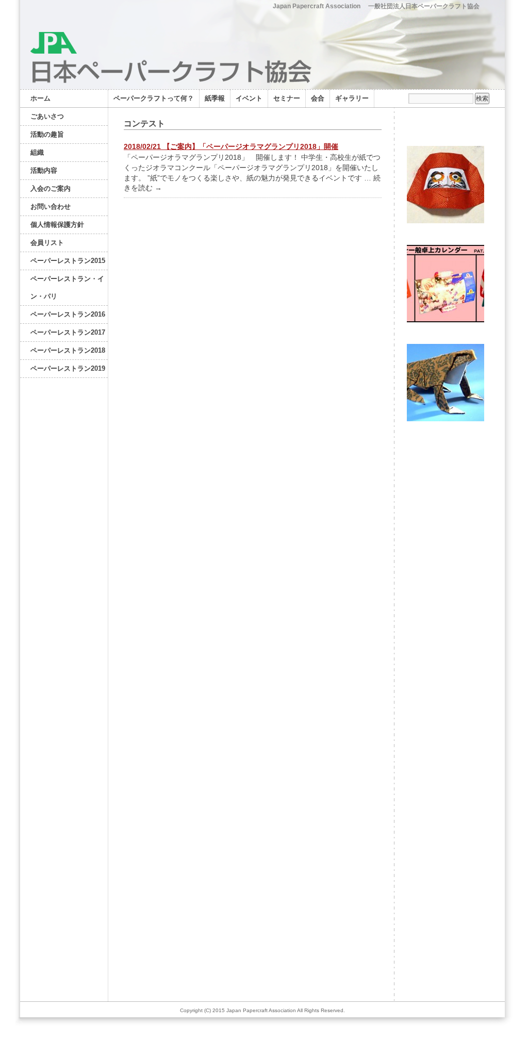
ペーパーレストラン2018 (67, 350)
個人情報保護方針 (57, 224)
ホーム (40, 98)
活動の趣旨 (47, 134)
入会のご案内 (50, 188)
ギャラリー (352, 98)
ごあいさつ (47, 116)
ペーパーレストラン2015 (67, 261)
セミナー (286, 98)
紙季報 (215, 98)
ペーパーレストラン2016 (67, 314)
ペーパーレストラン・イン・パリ (67, 287)
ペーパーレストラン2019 (67, 368)
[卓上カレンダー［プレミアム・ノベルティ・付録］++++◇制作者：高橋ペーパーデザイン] (445, 322)
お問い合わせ (50, 206)
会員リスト (47, 242)
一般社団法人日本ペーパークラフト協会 (424, 6)
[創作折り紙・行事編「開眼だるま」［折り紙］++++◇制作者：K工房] (445, 223)
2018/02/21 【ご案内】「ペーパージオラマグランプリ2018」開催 (231, 146)
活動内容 (43, 170)
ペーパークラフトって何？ (153, 98)
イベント (249, 98)
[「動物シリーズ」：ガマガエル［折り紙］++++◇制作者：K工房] (445, 421)
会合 (317, 98)
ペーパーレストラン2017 (67, 332)
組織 (37, 152)
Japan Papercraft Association (316, 6)
